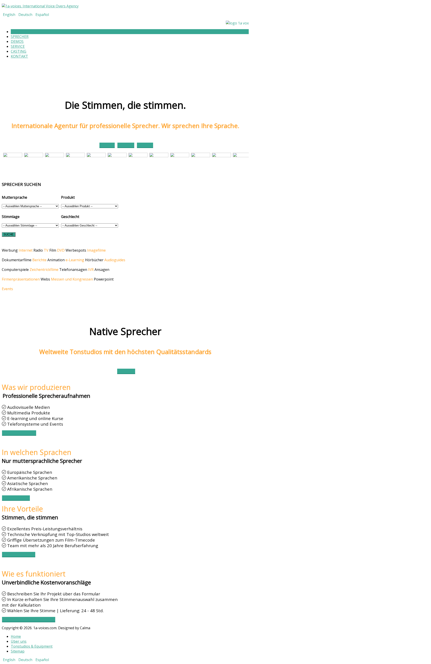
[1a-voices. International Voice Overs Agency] (40, 6)
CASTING (18, 51)
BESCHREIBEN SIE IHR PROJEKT (28, 619)
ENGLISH (107, 145)
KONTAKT (19, 56)
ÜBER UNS (126, 371)
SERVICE (18, 46)
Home (16, 636)
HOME (16, 31)
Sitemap (17, 651)
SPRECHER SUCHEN (18, 554)
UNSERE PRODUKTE (19, 432)
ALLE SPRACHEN (16, 497)
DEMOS (17, 41)
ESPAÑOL (145, 145)
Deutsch (25, 14)
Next (253, 624)
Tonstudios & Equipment (32, 646)
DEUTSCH (125, 145)
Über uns (18, 641)
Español (42, 14)
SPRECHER (20, 36)
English (9, 14)
